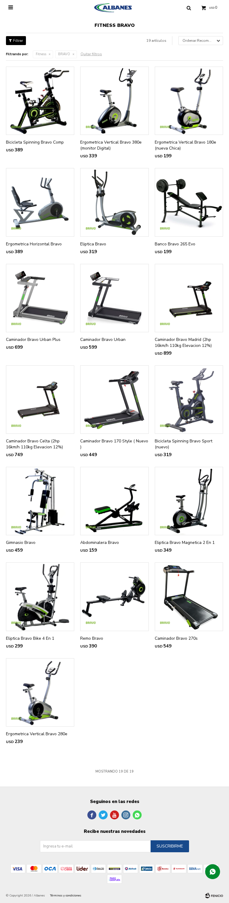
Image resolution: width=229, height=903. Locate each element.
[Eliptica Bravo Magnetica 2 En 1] (189, 501)
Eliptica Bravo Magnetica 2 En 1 (185, 542)
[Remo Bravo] (114, 596)
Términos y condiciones (65, 895)
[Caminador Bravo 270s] (189, 596)
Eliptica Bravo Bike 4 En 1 (30, 638)
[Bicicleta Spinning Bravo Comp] (40, 101)
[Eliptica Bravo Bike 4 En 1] (40, 596)
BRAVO (64, 54)
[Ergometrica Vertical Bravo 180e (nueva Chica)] (189, 101)
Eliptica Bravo (93, 244)
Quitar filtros (91, 54)
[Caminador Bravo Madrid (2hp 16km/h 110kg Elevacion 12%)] (189, 298)
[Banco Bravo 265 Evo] (189, 202)
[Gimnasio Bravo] (40, 501)
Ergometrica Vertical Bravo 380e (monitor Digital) (111, 145)
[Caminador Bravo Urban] (114, 298)
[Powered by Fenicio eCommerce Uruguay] (214, 895)
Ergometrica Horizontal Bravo (34, 244)
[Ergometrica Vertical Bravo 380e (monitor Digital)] (114, 101)
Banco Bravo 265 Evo (175, 244)
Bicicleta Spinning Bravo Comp (35, 142)
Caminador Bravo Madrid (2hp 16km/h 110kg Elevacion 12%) (183, 342)
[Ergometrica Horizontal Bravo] (40, 202)
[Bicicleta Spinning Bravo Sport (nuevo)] (189, 399)
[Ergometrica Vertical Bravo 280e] (40, 692)
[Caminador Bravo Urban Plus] (40, 298)
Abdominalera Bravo (99, 542)
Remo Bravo (91, 638)
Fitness (41, 54)
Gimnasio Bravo (20, 542)
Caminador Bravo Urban (103, 339)
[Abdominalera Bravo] (114, 501)
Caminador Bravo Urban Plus (33, 339)
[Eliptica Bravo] (114, 202)
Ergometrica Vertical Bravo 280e (36, 734)
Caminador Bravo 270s (176, 638)
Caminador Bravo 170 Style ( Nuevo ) (114, 444)
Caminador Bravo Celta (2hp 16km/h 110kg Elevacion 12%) (34, 444)
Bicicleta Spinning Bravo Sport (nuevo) (183, 444)
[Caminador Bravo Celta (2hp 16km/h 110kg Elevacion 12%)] (40, 399)
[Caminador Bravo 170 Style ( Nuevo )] (114, 399)
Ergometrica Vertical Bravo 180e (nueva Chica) (185, 145)
